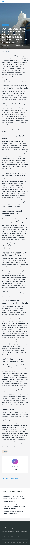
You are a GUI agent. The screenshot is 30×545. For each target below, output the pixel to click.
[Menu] (26, 1)
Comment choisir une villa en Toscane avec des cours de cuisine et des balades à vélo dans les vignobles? (14, 506)
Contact (19, 536)
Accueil (3, 51)
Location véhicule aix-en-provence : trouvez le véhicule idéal (13, 512)
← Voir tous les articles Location (10, 478)
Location (5, 24)
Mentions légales (11, 536)
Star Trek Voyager (8, 528)
